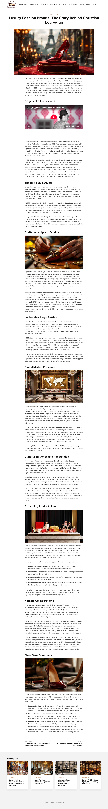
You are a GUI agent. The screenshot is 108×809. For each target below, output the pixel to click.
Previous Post (37, 743)
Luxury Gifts (73, 4)
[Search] (101, 4)
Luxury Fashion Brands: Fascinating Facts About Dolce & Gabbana (16, 782)
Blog (94, 4)
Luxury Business (85, 4)
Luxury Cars (63, 4)
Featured (11, 778)
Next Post (69, 743)
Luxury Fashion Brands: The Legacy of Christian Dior (42, 781)
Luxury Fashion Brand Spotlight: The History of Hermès (90, 781)
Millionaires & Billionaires (49, 4)
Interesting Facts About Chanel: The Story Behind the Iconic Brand (64, 782)
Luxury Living (23, 4)
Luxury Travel (34, 4)
